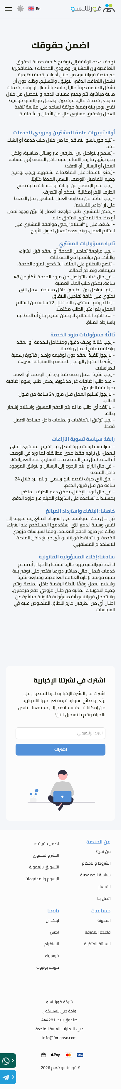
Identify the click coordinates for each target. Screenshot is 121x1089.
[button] (8, 9)
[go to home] (93, 9)
